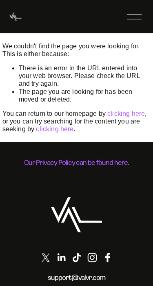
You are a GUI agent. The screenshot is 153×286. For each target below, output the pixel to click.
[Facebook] (108, 257)
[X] (46, 257)
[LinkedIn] (61, 257)
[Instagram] (92, 257)
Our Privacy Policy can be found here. (76, 162)
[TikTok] (77, 257)
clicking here (126, 113)
